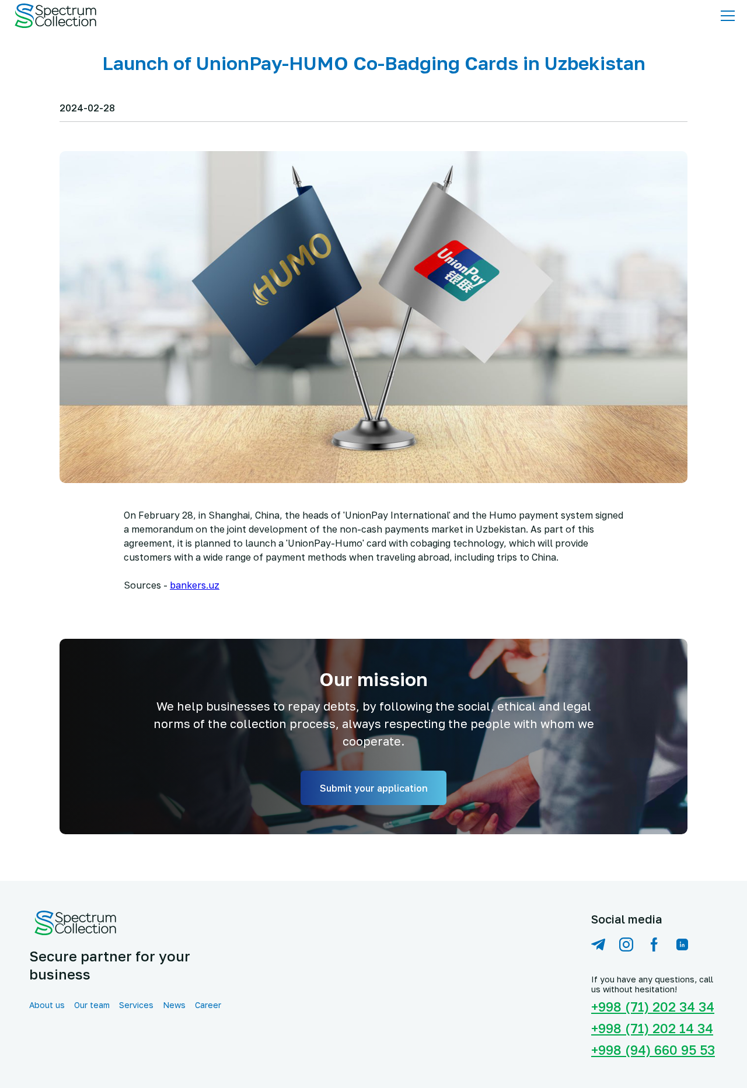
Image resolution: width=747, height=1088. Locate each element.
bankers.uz (194, 585)
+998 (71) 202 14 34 (652, 1028)
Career (208, 1005)
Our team (92, 1005)
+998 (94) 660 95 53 (653, 1050)
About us (47, 1005)
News (174, 1005)
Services (136, 1005)
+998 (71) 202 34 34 (652, 1006)
